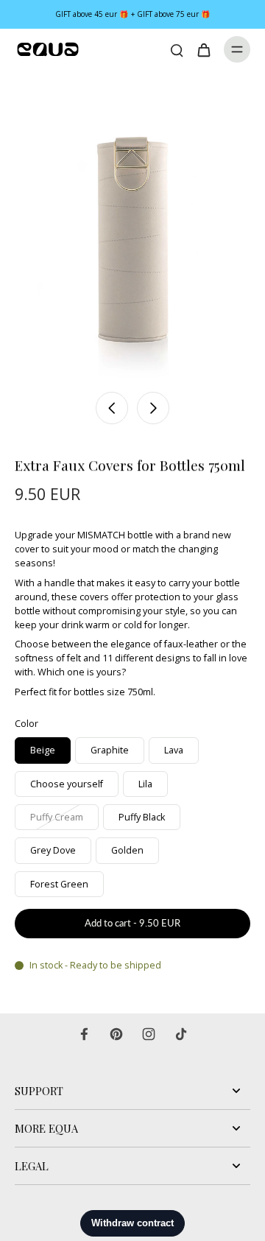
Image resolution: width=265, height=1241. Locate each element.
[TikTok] (181, 1034)
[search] (176, 49)
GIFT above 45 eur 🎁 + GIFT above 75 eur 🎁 (133, 14)
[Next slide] (153, 408)
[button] (132, 924)
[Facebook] (84, 1034)
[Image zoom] (132, 227)
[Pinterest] (116, 1034)
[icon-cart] (203, 49)
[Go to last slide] (112, 408)
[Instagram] (148, 1034)
